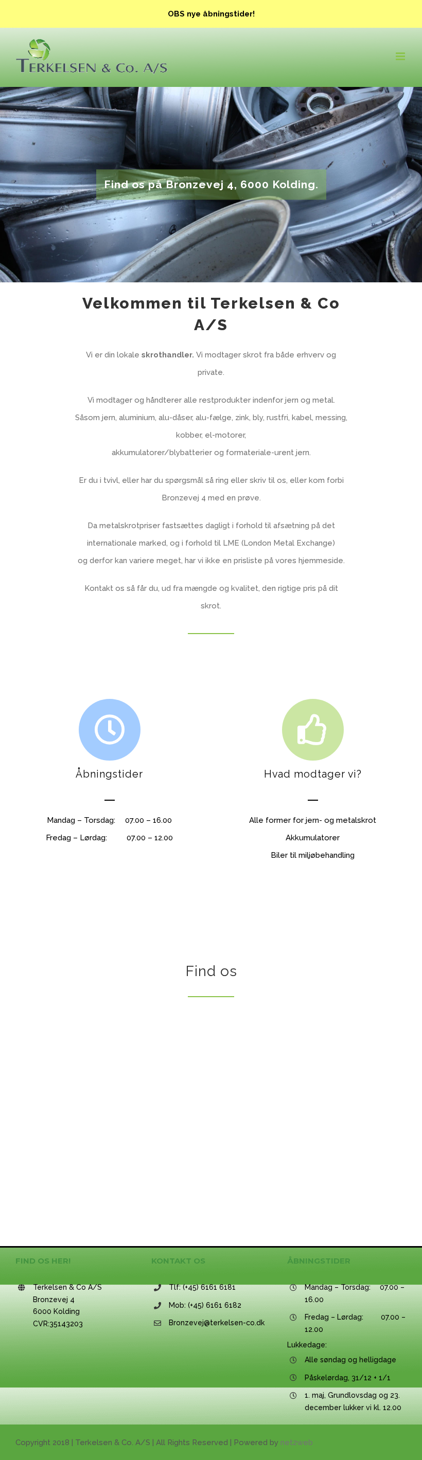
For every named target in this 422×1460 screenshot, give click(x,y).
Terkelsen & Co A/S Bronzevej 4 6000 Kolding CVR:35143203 (67, 1305)
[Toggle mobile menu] (401, 56)
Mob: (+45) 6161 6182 (205, 1305)
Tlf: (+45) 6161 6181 (202, 1287)
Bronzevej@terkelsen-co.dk (217, 1323)
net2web (296, 1442)
